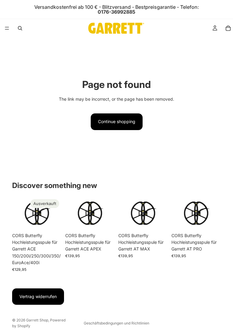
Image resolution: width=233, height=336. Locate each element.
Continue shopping (116, 121)
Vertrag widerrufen (38, 296)
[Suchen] (20, 28)
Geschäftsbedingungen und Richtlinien (116, 323)
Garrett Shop (37, 320)
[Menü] (7, 28)
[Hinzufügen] (105, 220)
